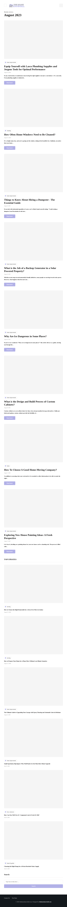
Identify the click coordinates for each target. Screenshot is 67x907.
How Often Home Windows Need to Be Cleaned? (29, 134)
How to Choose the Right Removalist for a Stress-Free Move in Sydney (23, 609)
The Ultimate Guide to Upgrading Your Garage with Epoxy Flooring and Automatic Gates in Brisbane (32, 712)
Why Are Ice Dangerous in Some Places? (25, 336)
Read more (10, 82)
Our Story (14, 898)
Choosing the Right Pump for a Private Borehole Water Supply (21, 866)
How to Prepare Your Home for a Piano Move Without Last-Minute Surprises (25, 661)
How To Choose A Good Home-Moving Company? (30, 469)
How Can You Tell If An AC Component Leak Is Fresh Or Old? (21, 815)
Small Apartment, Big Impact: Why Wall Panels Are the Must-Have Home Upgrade (27, 763)
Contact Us (7, 898)
